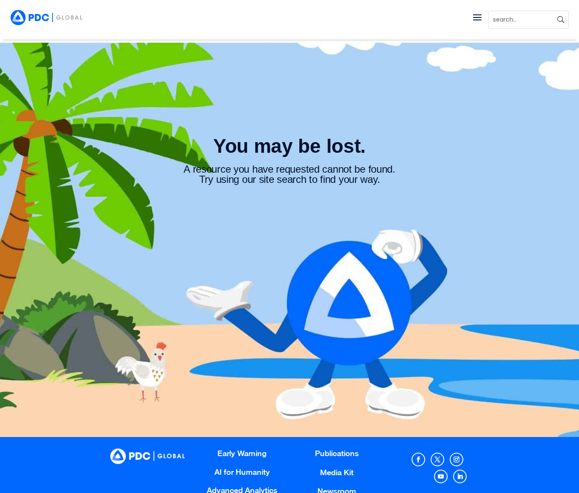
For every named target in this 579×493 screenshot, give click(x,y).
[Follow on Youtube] (441, 476)
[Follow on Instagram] (456, 459)
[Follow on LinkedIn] (460, 476)
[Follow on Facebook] (418, 459)
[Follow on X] (437, 459)
